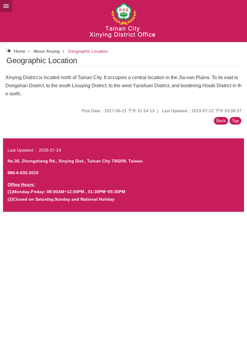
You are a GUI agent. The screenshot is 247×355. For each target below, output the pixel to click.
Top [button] (235, 120)
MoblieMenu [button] (6, 6)
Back (221, 120)
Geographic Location (88, 51)
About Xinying (46, 51)
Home (19, 51)
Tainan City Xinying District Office (123, 21)
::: (2, 44)
